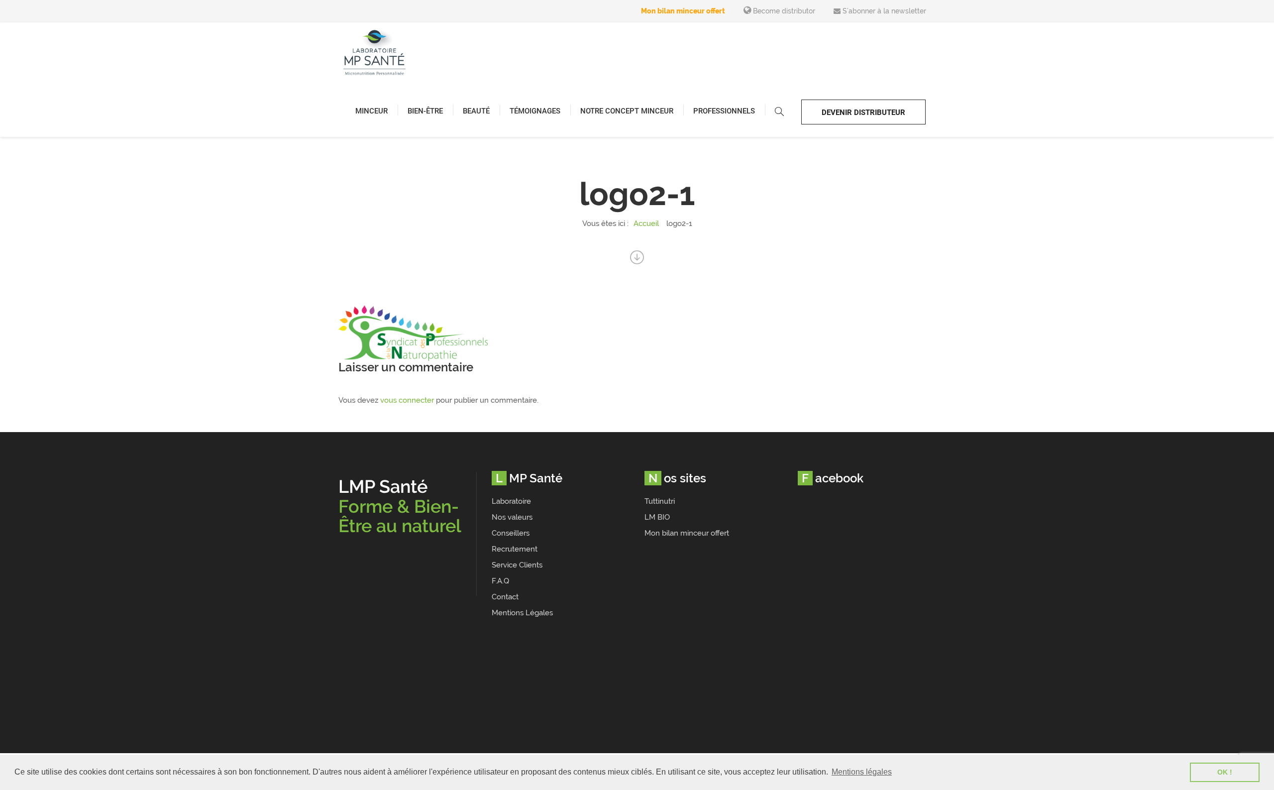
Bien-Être (425, 111)
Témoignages (535, 111)
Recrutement (514, 549)
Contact (505, 596)
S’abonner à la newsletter (883, 11)
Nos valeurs (512, 517)
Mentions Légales (522, 612)
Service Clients (517, 565)
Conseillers (511, 533)
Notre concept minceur (626, 111)
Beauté (476, 111)
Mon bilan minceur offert (683, 11)
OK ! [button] (1224, 772)
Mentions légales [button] (862, 772)
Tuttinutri (659, 501)
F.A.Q (500, 580)
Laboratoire (511, 501)
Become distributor (783, 11)
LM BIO (657, 517)
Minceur (371, 111)
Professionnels (724, 111)
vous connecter (407, 400)
